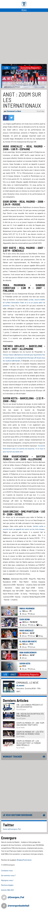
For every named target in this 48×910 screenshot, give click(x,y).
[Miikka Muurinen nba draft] (9, 611)
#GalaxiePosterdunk (24, 860)
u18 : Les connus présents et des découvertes (29, 705)
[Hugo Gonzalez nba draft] (9, 633)
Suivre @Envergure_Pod (12, 829)
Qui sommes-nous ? (8, 875)
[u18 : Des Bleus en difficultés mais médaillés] (9, 715)
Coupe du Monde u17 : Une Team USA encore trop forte (30, 723)
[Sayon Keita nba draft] (9, 666)
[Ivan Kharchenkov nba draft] (9, 655)
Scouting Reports (30, 67)
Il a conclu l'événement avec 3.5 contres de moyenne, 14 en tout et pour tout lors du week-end (24, 449)
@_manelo (20, 685)
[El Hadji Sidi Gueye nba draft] (9, 644)
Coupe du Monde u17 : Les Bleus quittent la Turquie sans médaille (28, 743)
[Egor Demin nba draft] (9, 622)
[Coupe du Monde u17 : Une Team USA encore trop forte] (9, 724)
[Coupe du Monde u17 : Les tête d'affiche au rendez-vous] (9, 734)
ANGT (14, 67)
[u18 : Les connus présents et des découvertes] (9, 707)
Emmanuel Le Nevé (14, 111)
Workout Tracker (12, 756)
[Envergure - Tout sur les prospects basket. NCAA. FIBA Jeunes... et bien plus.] (24, 4)
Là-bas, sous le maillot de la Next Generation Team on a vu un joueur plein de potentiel (24, 302)
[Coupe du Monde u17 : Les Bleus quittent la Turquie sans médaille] (9, 742)
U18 (6, 67)
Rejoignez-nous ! (7, 880)
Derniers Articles (15, 700)
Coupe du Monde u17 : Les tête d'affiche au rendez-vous (30, 732)
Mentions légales (7, 885)
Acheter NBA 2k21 (7, 890)
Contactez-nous (7, 870)
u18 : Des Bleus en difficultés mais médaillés (30, 714)
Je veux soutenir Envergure (17, 815)
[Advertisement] (24, 37)
